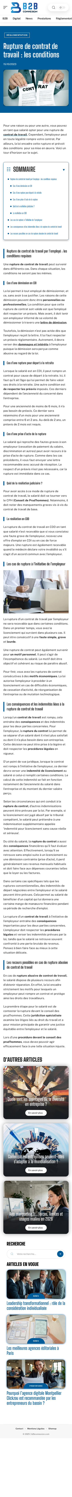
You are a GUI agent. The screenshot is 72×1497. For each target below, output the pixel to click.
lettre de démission (53, 322)
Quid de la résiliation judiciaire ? (23, 206)
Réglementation (17, 35)
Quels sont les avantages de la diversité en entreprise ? (36, 1101)
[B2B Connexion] (24, 7)
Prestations (36, 1386)
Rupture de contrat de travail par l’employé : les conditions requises (33, 179)
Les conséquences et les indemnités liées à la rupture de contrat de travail (36, 226)
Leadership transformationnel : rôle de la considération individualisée (36, 1305)
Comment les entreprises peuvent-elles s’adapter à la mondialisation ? (36, 1159)
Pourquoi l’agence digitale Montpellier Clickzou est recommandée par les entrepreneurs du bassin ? (34, 1398)
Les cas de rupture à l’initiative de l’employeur (26, 219)
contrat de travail (15, 134)
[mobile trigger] (6, 7)
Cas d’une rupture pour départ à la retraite (27, 192)
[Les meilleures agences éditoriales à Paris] (36, 1329)
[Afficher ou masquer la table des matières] (50, 170)
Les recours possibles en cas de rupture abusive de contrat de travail (34, 233)
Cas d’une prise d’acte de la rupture (25, 199)
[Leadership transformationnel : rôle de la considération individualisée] (36, 1284)
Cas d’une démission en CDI (22, 185)
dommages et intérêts (33, 344)
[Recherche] (53, 7)
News (36, 1296)
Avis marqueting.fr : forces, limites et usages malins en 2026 (36, 1216)
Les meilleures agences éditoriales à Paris (33, 1350)
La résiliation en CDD (20, 213)
